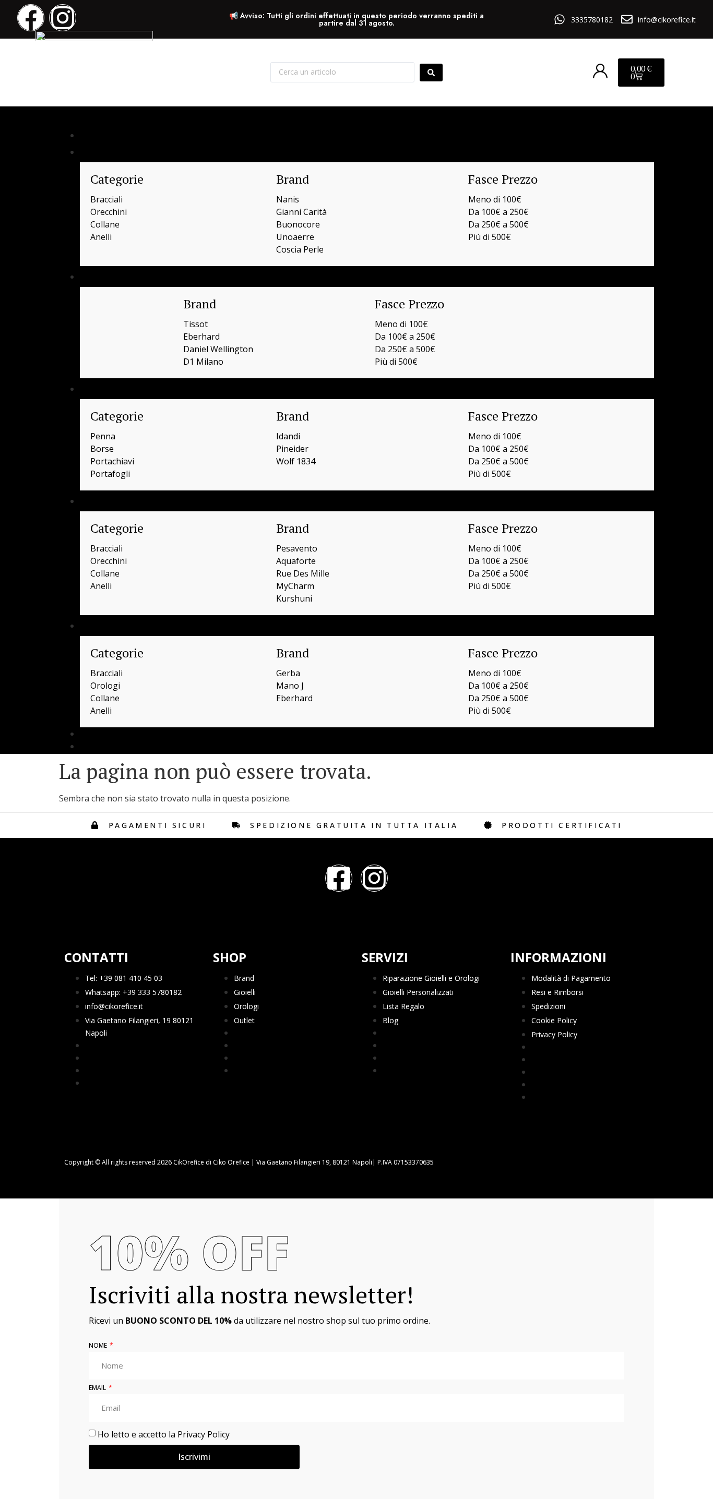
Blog (390, 1020)
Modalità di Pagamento (571, 978)
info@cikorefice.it (114, 1006)
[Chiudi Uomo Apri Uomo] (115, 625)
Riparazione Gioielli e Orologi (431, 978)
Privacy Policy (554, 1034)
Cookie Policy (554, 1020)
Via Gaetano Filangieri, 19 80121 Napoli (139, 1026)
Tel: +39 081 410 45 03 (123, 978)
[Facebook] (30, 17)
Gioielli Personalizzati (418, 992)
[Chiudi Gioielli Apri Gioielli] (117, 151)
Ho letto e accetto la (164, 1434)
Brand (244, 978)
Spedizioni (548, 1006)
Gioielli (245, 992)
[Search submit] (431, 72)
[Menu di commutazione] (68, 118)
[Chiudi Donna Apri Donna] (118, 500)
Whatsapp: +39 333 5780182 (133, 992)
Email (98, 1388)
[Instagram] (62, 17)
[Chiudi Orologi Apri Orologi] (121, 276)
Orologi (246, 1006)
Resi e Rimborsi (557, 992)
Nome (99, 1346)
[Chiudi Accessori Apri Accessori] (127, 388)
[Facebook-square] (338, 878)
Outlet (244, 1020)
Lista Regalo (403, 1006)
